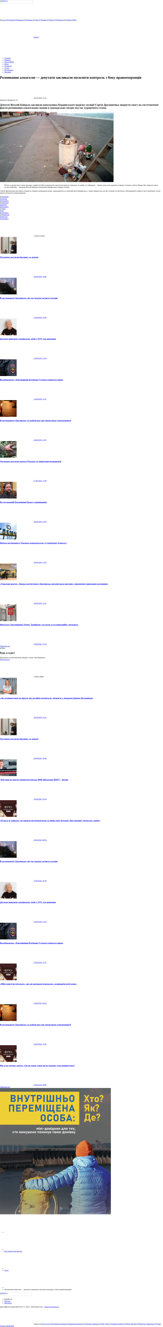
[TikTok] (50, 20)
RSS (12, 1326)
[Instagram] (19, 20)
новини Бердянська (51, 1307)
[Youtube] (43, 20)
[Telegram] (28, 20)
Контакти (8, 1303)
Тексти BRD (9, 62)
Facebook (63, 1324)
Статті (6, 68)
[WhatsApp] (59, 20)
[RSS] (74, 20)
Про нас (7, 1301)
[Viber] (36, 20)
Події (6, 1270)
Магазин (7, 72)
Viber (107, 1324)
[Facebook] (10, 20)
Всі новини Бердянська (13, 1251)
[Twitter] (67, 20)
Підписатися (5, 659)
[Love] (3, 20)
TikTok (133, 1324)
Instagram (79, 1324)
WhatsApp (150, 1324)
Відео (6, 64)
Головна (7, 58)
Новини (7, 60)
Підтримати (8, 70)
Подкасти (8, 66)
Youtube (120, 1324)
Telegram (95, 1324)
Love (48, 1324)
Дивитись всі (5, 646)
